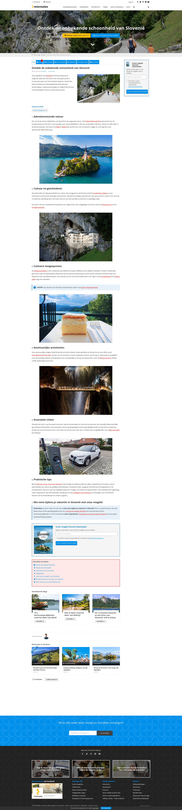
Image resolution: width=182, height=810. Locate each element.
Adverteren (36, 2)
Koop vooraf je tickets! (79, 790)
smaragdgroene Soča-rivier (41, 355)
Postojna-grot (106, 205)
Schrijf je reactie (51, 679)
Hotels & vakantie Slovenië (45, 565)
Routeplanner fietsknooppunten (82, 798)
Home (35, 55)
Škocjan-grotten (105, 358)
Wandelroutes (137, 793)
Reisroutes (40, 6)
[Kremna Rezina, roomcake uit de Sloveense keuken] (76, 318)
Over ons (106, 790)
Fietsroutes (95, 7)
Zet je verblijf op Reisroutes (111, 793)
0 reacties (52, 71)
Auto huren (95, 62)
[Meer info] (134, 7)
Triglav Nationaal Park (93, 121)
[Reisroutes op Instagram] (146, 2)
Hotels (40, 61)
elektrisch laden (114, 430)
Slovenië (43, 55)
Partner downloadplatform (111, 796)
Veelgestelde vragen (78, 793)
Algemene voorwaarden (57, 805)
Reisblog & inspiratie (79, 796)
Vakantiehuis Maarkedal (141, 798)
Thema (105, 7)
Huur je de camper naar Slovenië (47, 576)
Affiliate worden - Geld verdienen (113, 798)
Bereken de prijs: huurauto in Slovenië (49, 579)
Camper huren (83, 62)
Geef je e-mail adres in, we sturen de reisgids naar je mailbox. (75, 530)
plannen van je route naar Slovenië (49, 484)
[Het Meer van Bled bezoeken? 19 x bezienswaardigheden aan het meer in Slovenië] (45, 603)
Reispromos (49, 62)
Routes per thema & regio (141, 796)
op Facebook (43, 781)
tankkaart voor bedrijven (82, 493)
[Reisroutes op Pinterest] (143, 2)
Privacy (67, 805)
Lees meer (39, 621)
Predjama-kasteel (38, 207)
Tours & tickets (61, 62)
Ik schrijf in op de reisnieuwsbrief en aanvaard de (81, 538)
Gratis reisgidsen (117, 7)
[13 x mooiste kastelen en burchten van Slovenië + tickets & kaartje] (106, 603)
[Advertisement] (76, 695)
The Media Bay (37, 805)
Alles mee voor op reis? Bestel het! (48, 582)
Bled (58, 127)
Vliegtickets (72, 62)
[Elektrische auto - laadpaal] (76, 456)
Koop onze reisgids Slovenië (76, 511)
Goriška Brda (105, 276)
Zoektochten (76, 787)
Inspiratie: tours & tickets (45, 571)
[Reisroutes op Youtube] (148, 2)
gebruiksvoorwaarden (97, 538)
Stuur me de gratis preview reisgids (106, 35)
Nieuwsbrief (106, 787)
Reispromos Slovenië (43, 568)
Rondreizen (84, 7)
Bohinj (64, 127)
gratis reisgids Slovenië (89, 287)
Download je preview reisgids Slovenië (92, 514)
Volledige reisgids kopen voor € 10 (77, 35)
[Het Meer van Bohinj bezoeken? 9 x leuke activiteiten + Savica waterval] (76, 603)
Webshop (48, 2)
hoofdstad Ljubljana (101, 193)
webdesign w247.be (145, 805)
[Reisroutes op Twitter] (140, 2)
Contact (95, 805)
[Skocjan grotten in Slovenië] (76, 390)
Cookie (71, 805)
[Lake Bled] (76, 159)
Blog (128, 7)
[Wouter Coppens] (46, 636)
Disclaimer (77, 805)
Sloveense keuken (40, 271)
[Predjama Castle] (76, 237)
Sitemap (90, 805)
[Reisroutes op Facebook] (137, 2)
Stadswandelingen (69, 7)
